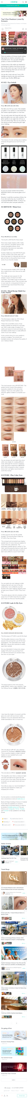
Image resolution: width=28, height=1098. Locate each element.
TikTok (17, 809)
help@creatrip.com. (21, 798)
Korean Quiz (22, 1095)
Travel (2, 9)
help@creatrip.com (13, 807)
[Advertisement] (14, 354)
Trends (7, 9)
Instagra (11, 809)
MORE (13, 1080)
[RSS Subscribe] (7, 1096)
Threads (22, 809)
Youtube (6, 810)
